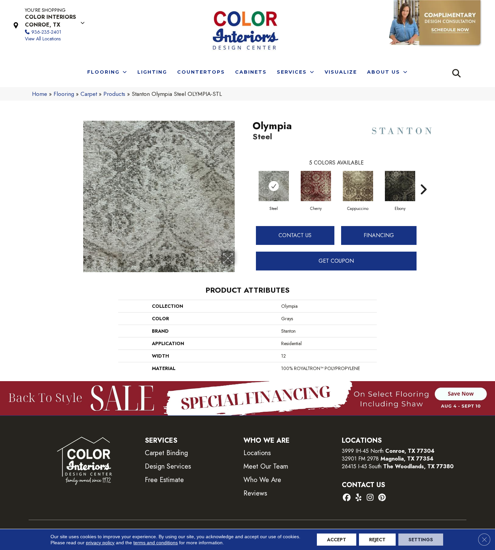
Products (114, 94)
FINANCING (379, 235)
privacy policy (100, 542)
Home (39, 94)
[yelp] (358, 498)
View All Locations (43, 38)
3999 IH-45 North (363, 451)
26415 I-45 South (398, 466)
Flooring (64, 94)
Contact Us (294, 235)
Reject (377, 539)
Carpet (88, 94)
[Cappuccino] (358, 186)
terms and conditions (155, 542)
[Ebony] (400, 186)
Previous (249, 179)
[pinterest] (382, 498)
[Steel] (274, 186)
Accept (336, 539)
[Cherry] (316, 186)
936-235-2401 (46, 32)
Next (423, 179)
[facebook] (347, 498)
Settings (420, 539)
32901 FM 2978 (387, 459)
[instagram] (370, 498)
